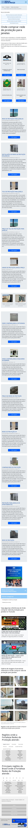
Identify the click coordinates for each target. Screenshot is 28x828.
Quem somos (14, 811)
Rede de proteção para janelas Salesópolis (14, 14)
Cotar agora (7, 75)
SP (13, 778)
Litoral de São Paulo (7, 749)
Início (14, 805)
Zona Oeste (20, 744)
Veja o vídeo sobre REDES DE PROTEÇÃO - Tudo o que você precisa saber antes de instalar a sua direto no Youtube (14, 662)
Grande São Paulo (18, 746)
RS (23, 778)
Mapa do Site (14, 814)
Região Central (6, 744)
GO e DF (14, 780)
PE (3, 780)
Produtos (14, 808)
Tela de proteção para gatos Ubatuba (14, 21)
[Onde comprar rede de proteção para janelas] (7, 58)
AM (18, 780)
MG (6, 778)
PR (16, 778)
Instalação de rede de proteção (9, 599)
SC (19, 778)
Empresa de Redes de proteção (14, 19)
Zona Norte (14, 744)
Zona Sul (5, 746)
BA (6, 780)
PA (22, 780)
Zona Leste (11, 746)
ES (10, 778)
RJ (3, 778)
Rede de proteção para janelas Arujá (14, 17)
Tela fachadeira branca (14, 23)
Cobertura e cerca (6, 602)
